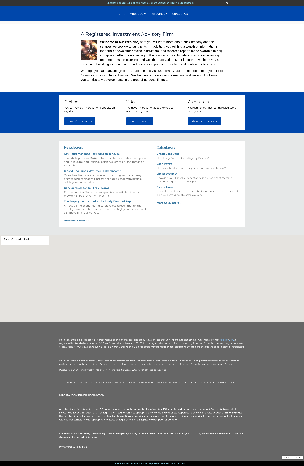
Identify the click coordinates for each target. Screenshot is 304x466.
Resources (157, 14)
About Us (136, 14)
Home (120, 14)
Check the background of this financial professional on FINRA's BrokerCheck (150, 2)
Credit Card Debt (168, 153)
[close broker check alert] (226, 3)
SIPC (231, 339)
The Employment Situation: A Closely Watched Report (99, 201)
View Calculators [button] (202, 121)
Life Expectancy (167, 173)
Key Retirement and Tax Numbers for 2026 (92, 153)
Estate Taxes (165, 187)
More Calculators (169, 202)
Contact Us (180, 14)
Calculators (166, 147)
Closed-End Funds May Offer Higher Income (92, 170)
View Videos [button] (138, 121)
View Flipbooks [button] (78, 121)
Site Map (82, 446)
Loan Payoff (164, 163)
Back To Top (291, 457)
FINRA (224, 339)
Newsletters (73, 147)
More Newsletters (76, 220)
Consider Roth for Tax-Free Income (86, 187)
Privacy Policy (67, 446)
